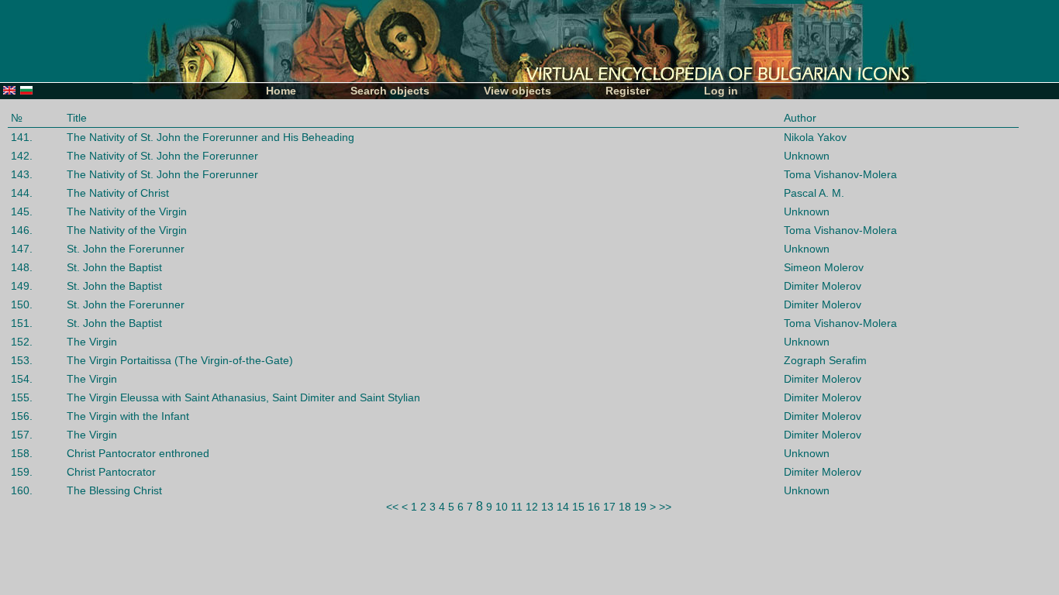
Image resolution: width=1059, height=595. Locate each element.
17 (609, 506)
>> (665, 506)
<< (392, 506)
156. (22, 416)
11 (517, 506)
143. (22, 174)
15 (578, 506)
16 (594, 506)
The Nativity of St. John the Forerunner (162, 156)
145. (22, 211)
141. (22, 137)
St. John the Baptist (114, 267)
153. (22, 360)
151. (22, 323)
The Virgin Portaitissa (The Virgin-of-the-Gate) (180, 360)
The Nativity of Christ (118, 193)
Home (281, 90)
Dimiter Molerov (822, 286)
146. (22, 230)
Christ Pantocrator (111, 472)
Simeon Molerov (824, 267)
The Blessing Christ (114, 490)
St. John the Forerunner (126, 248)
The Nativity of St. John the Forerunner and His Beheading (210, 137)
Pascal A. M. (814, 193)
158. (22, 453)
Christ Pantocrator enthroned (138, 453)
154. (22, 379)
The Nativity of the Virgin (127, 211)
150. (22, 304)
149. (22, 286)
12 (532, 506)
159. (22, 472)
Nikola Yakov (815, 137)
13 (547, 506)
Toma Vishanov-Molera (840, 174)
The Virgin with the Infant (128, 416)
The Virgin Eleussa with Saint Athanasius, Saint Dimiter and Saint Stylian (243, 397)
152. (22, 341)
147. (22, 248)
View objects (517, 90)
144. (22, 193)
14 (563, 506)
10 (501, 506)
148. (22, 267)
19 (640, 506)
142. (22, 156)
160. (22, 490)
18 (625, 506)
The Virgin (92, 341)
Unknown (807, 156)
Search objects (389, 90)
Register (627, 90)
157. (22, 434)
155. (22, 397)
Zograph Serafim (825, 360)
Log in (721, 90)
